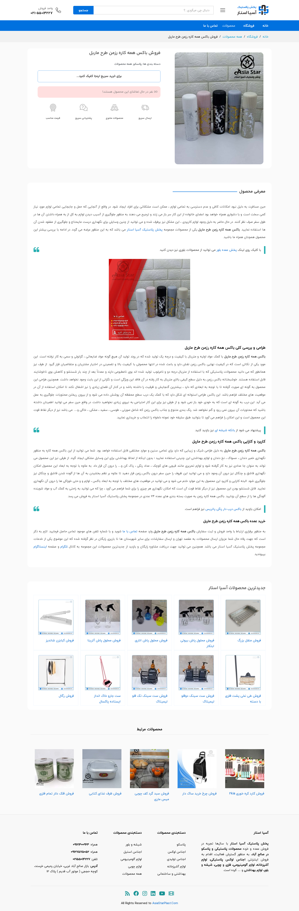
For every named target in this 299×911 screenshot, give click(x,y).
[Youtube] (162, 893)
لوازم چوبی (135, 866)
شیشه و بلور (134, 844)
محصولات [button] (228, 25)
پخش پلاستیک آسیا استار (145, 229)
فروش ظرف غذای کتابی (105, 793)
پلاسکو (137, 64)
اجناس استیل (133, 851)
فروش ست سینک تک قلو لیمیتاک (149, 698)
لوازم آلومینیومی (131, 859)
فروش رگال (66, 696)
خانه (265, 25)
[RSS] (127, 893)
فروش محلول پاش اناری (151, 640)
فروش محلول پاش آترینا (104, 640)
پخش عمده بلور (227, 249)
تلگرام (64, 546)
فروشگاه (248, 25)
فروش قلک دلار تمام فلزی (56, 793)
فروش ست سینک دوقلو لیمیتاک (197, 698)
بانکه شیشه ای (225, 430)
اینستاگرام (40, 546)
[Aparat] (171, 893)
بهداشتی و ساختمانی (171, 873)
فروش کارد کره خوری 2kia (246, 793)
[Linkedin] (153, 893)
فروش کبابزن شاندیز (60, 640)
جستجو (83, 10)
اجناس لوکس (177, 851)
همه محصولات (123, 64)
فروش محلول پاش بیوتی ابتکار (197, 643)
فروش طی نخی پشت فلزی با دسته (243, 698)
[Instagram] (144, 893)
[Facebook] (136, 893)
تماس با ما (210, 25)
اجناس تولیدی (176, 859)
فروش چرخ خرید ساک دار (199, 793)
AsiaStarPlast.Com (165, 903)
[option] (244, 771)
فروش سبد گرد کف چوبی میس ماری (152, 796)
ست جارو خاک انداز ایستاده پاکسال (107, 698)
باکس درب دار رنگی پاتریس (223, 509)
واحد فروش (45, 8)
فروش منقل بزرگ (249, 640)
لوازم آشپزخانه (176, 866)
